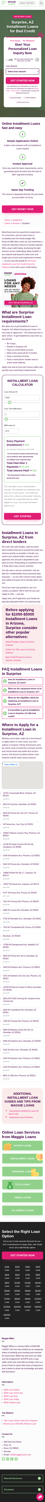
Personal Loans (22, 1171)
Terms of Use (15, 91)
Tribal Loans (22, 1197)
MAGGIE (12, 3)
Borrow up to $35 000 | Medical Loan (20, 1424)
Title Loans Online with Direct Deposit (20, 1421)
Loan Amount (11, 66)
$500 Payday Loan (12, 1402)
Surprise (26, 223)
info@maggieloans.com (20, 1455)
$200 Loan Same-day (13, 1393)
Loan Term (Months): (13, 409)
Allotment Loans (22, 1210)
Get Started (22, 516)
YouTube (2, 1457)
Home (7, 220)
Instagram (6, 1457)
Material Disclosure (13, 1478)
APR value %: (9, 425)
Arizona (16, 223)
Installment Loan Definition (21, 1117)
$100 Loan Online (12, 1390)
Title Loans (22, 1184)
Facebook (10, 1457)
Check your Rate (27, 3)
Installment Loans (22, 1158)
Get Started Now (22, 1255)
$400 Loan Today (11, 1399)
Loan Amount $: (11, 392)
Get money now (23, 209)
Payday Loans (22, 1145)
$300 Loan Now (11, 1396)
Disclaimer (9, 1490)
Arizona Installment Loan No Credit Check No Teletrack (19, 264)
